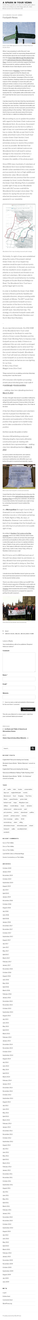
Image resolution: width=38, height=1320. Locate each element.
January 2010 (7, 1256)
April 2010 (6, 1246)
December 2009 (8, 1260)
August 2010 (7, 1231)
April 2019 (6, 893)
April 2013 (6, 1116)
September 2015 (8, 1012)
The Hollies (10, 843)
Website (5, 693)
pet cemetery (8, 812)
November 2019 (8, 875)
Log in (4, 1293)
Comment (6, 650)
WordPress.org (7, 1303)
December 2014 (8, 1044)
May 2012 (6, 1156)
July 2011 (5, 1192)
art (4, 789)
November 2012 (8, 1134)
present (6, 816)
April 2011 (6, 1202)
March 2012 (6, 1163)
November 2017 (8, 929)
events (25, 792)
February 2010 (7, 1253)
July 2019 (5, 890)
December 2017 (8, 925)
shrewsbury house (9, 825)
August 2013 (7, 1102)
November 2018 (8, 900)
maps (15, 802)
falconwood (7, 796)
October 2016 (7, 972)
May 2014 (6, 1069)
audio (9, 789)
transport (6, 829)
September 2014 (8, 1055)
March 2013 (6, 1120)
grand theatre (14, 799)
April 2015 (6, 1030)
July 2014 (5, 1062)
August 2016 (7, 976)
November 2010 (8, 1220)
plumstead (24, 812)
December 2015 (8, 1001)
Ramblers (17, 71)
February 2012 (7, 1166)
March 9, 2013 (8, 393)
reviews (24, 816)
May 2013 (6, 1113)
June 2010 (6, 1238)
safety (17, 819)
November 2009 (8, 1264)
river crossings (8, 819)
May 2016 (6, 983)
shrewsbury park (22, 825)
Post (7, 631)
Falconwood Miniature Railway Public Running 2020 (18, 772)
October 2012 (7, 1138)
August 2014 (7, 1059)
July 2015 (5, 1019)
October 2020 (7, 868)
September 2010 (8, 1228)
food (14, 796)
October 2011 (7, 1181)
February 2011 (7, 1210)
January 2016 (7, 997)
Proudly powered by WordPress (12, 1315)
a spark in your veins (17, 2)
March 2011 (6, 1206)
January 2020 (7, 872)
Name (5, 675)
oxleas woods (18, 809)
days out (6, 792)
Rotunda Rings (19, 853)
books (20, 789)
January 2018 (7, 922)
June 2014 (6, 1066)
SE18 (22, 819)
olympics (29, 806)
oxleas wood (7, 809)
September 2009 (8, 1271)
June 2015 (6, 1023)
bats (14, 789)
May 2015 (6, 1026)
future (5, 799)
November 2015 (8, 1005)
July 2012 (5, 1149)
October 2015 (7, 1008)
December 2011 (7, 1174)
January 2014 (7, 1084)
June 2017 (6, 947)
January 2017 (7, 965)
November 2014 (8, 1048)
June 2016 (6, 980)
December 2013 (8, 1087)
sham (15, 822)
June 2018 (6, 915)
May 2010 (6, 1242)
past (25, 809)
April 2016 (6, 987)
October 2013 (7, 1095)
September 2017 (8, 936)
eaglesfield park (16, 792)
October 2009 (7, 1267)
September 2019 (8, 882)
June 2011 (6, 1195)
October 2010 (7, 1224)
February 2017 (7, 961)
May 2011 (6, 1199)
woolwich (6, 832)
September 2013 (8, 1098)
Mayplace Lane (23, 802)
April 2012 (6, 1159)
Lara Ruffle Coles (8, 853)
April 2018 (6, 918)
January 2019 (7, 897)
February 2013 (7, 1123)
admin (20, 15)
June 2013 (6, 1109)
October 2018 (7, 904)
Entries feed (6, 1296)
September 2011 (8, 1185)
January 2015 (7, 1041)
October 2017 (7, 933)
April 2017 (6, 954)
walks (17, 633)
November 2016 (8, 969)
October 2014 (7, 1051)
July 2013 (5, 1105)
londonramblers (20, 385)
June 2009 (6, 1282)
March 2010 (6, 1249)
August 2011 (7, 1188)
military (6, 806)
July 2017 (5, 944)
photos (16, 812)
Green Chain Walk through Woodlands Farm (21, 58)
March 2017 (6, 958)
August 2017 (7, 940)
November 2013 (8, 1091)
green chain (9, 633)
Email (5, 684)
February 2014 (7, 1080)
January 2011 (7, 1213)
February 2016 (7, 994)
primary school (15, 816)
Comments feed (7, 1300)
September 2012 (8, 1141)
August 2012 (7, 1145)
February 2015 (7, 1037)
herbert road (7, 802)
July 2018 (5, 911)
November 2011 (8, 1177)
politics (32, 812)
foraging (20, 796)
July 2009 (6, 1278)
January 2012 (7, 1170)
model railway (14, 806)
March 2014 (6, 1077)
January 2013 (7, 1127)
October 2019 (7, 879)
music (22, 806)
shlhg (21, 822)
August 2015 (7, 1015)
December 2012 (8, 1131)
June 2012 (6, 1152)
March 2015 (6, 1033)
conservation (28, 789)
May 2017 (6, 951)
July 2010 (5, 1235)
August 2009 (7, 1274)
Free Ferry (29, 796)
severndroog (7, 822)
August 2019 (7, 886)
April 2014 (6, 1073)
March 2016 (6, 990)
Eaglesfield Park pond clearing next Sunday (16, 759)
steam (31, 825)
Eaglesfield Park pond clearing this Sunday (15, 769)
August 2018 (7, 908)
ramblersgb (8, 385)
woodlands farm (27, 633)
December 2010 (8, 1217)
